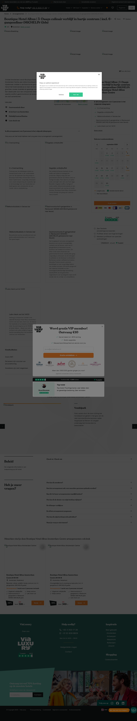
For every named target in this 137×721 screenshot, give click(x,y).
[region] (69, 86)
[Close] (99, 74)
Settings (61, 94)
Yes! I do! (76, 94)
